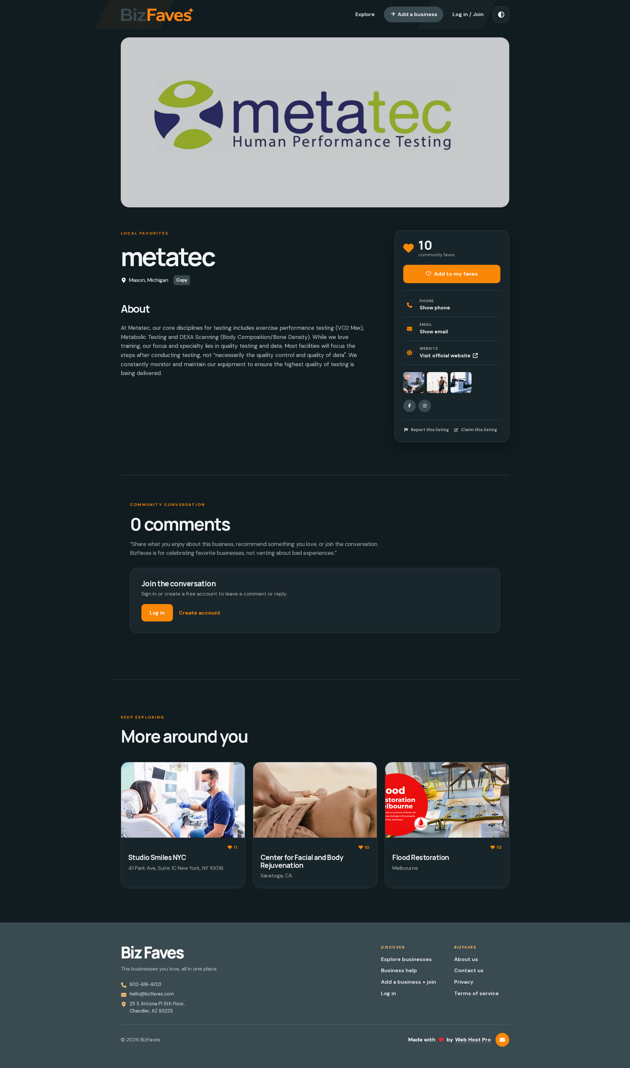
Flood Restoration (420, 857)
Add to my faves (455, 273)
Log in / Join (468, 14)
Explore (365, 14)
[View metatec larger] (413, 382)
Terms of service (476, 993)
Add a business (416, 14)
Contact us (469, 970)
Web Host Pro (473, 1039)
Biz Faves (152, 952)
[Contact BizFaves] (502, 1040)
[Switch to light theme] (501, 14)
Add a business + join (408, 981)
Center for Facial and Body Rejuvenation (302, 861)
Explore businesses (406, 959)
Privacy (463, 981)
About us (466, 959)
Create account (199, 612)
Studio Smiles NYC (157, 857)
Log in (157, 612)
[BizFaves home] (157, 14)
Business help (399, 970)
